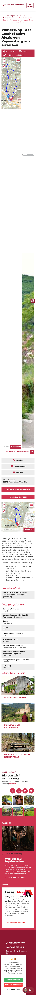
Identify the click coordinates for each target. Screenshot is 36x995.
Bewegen (11, 16)
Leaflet (19, 99)
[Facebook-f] (12, 791)
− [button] (4, 62)
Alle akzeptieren (13, 980)
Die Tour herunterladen (18, 489)
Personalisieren (13, 989)
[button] (14, 877)
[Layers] (18, 60)
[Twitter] (25, 791)
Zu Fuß (22, 16)
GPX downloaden (18, 497)
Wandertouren (9, 18)
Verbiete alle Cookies (14, 984)
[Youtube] (31, 791)
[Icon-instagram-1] (19, 791)
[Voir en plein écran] (4, 66)
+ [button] (4, 59)
